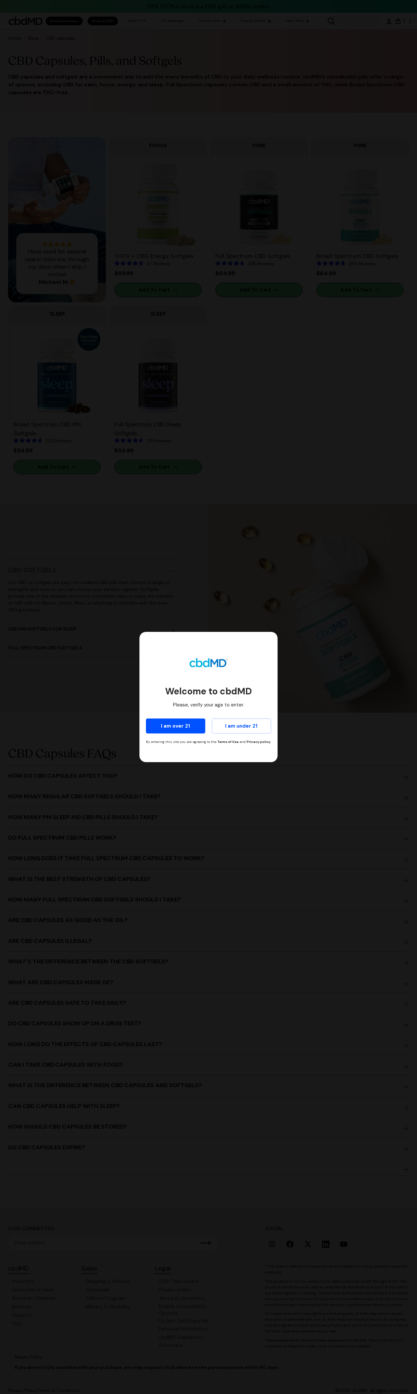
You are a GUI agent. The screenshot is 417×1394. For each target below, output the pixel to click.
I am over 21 (175, 726)
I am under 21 (241, 726)
